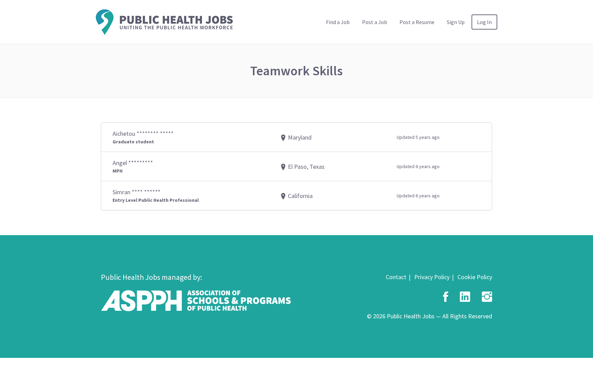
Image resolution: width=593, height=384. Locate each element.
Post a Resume (416, 22)
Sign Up (456, 22)
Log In (484, 22)
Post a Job (374, 22)
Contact (396, 277)
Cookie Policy (474, 277)
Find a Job (338, 22)
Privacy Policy (432, 277)
